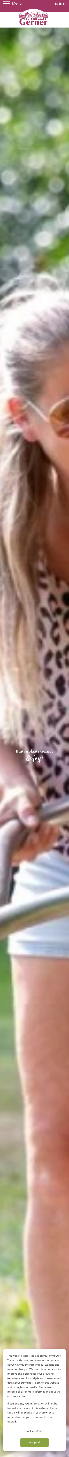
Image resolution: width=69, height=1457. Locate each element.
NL (56, 3)
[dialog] (34, 1400)
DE (64, 3)
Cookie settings (34, 1431)
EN (60, 3)
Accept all (34, 1442)
